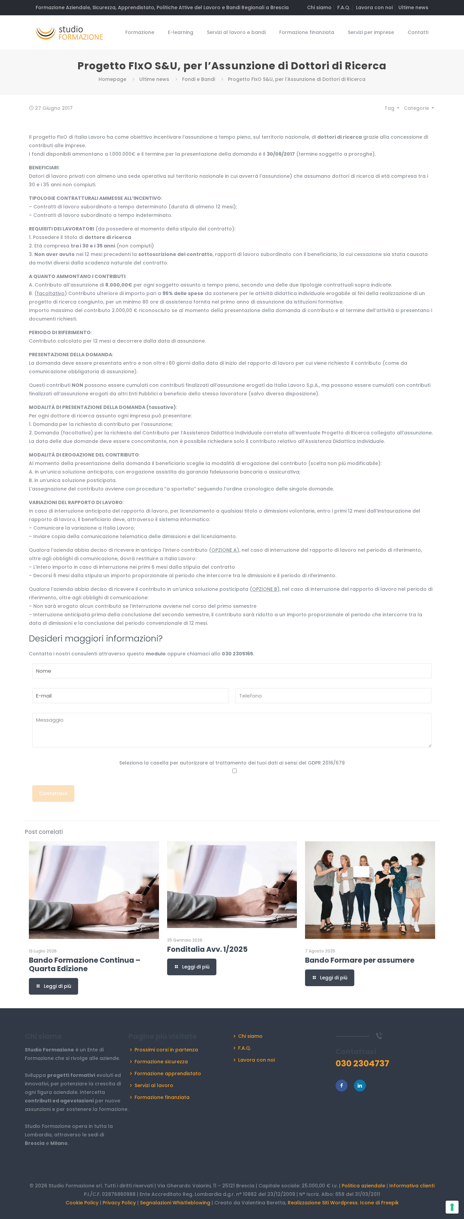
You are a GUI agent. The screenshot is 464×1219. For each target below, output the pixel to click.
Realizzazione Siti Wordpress (323, 1202)
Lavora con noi (374, 7)
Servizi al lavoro (154, 1085)
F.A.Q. (343, 7)
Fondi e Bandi (198, 79)
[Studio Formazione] (69, 32)
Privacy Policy (119, 1202)
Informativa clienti (411, 1185)
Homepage (112, 79)
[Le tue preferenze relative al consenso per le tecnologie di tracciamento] (452, 1207)
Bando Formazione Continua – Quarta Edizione (84, 964)
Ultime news (413, 7)
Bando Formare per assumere (359, 960)
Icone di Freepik (379, 1202)
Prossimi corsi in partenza (166, 1049)
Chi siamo (319, 7)
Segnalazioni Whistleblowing (175, 1202)
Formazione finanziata (162, 1097)
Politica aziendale (363, 1185)
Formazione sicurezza (161, 1061)
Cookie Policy (82, 1202)
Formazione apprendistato (168, 1073)
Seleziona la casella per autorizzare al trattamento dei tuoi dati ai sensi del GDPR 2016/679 (232, 762)
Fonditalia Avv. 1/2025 (207, 949)
